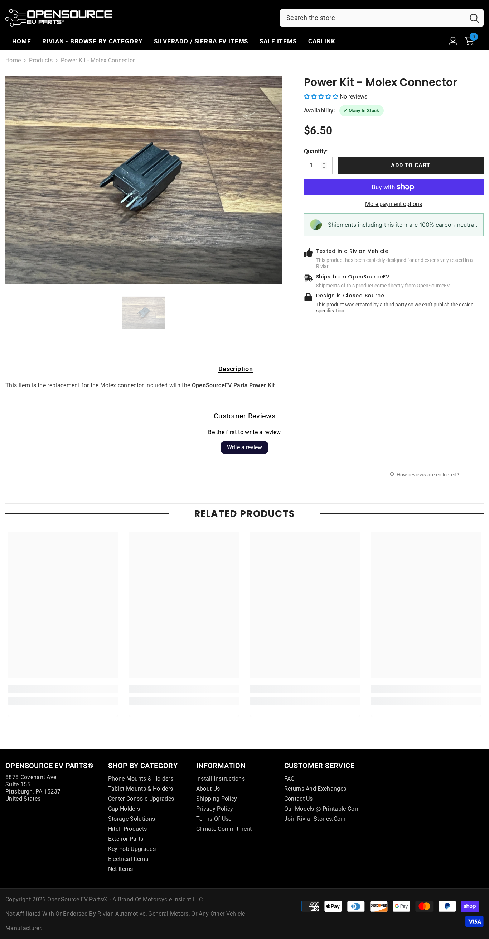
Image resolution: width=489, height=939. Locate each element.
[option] (143, 180)
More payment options (393, 204)
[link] (63, 689)
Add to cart (410, 165)
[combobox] (372, 18)
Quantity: (316, 151)
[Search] (382, 18)
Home (13, 60)
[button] (322, 96)
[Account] (453, 41)
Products (41, 60)
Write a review (244, 447)
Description (235, 369)
